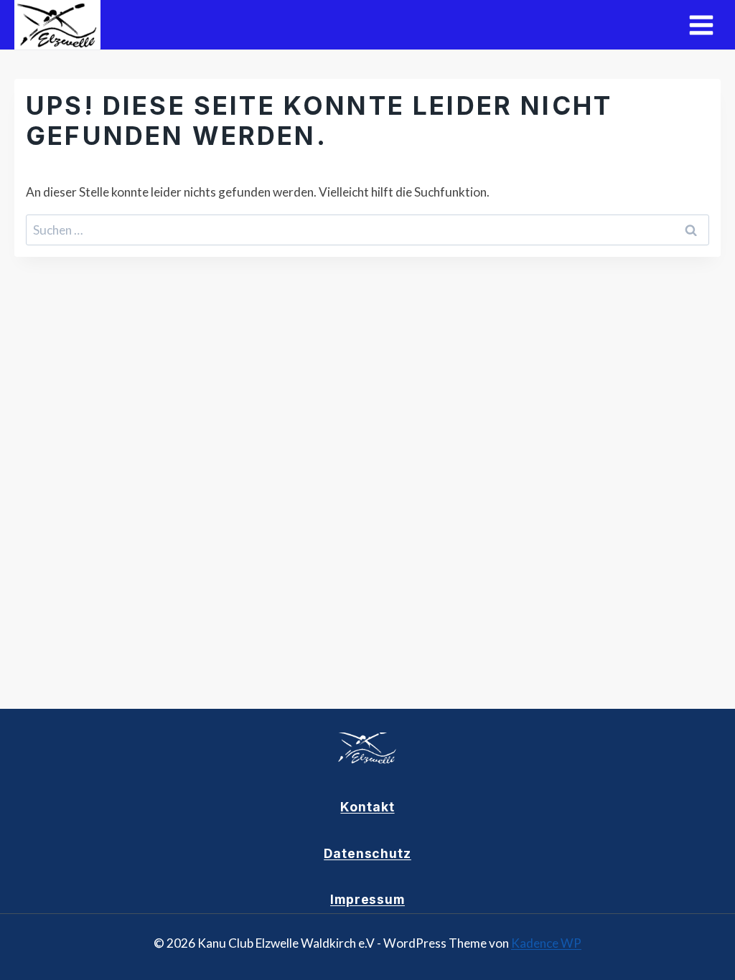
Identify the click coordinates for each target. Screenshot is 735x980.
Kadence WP (546, 943)
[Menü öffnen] (701, 24)
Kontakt (367, 806)
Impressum (367, 899)
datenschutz (367, 853)
